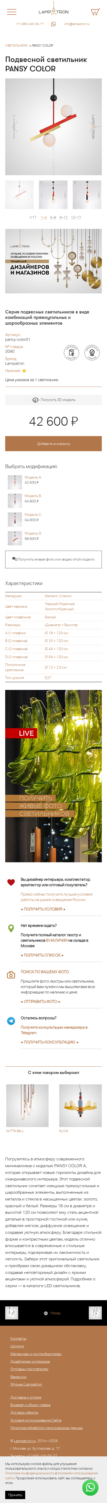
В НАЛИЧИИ (57, 940)
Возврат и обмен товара (30, 1405)
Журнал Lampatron (26, 1384)
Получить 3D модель (57, 400)
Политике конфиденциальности (29, 1473)
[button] (15, 126)
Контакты (18, 1338)
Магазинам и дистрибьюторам (36, 1354)
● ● (50, 1042)
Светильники (16, 45)
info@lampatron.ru (77, 24)
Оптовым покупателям (29, 1369)
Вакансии (18, 1377)
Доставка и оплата (25, 1397)
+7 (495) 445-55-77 (30, 24)
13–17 (76, 217)
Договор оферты (24, 1412)
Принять (15, 1495)
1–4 (44, 217)
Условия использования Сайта (35, 1420)
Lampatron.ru (25, 1441)
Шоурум (17, 1346)
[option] (53, 126)
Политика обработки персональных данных (46, 1428)
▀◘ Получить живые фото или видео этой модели (53, 559)
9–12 (63, 217)
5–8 (53, 217)
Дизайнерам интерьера (30, 1361)
